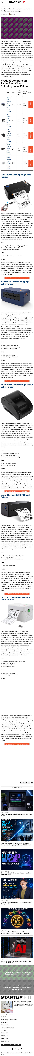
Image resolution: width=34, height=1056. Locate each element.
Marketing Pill (5, 1041)
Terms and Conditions (7, 1028)
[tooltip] (21, 783)
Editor (13, 14)
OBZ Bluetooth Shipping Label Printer (9, 120)
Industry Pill (4, 1035)
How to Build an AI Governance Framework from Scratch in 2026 (16, 873)
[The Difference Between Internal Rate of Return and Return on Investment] (17, 972)
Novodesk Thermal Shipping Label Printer (15, 282)
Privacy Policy (5, 1025)
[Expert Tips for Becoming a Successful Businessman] (17, 987)
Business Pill (4, 1038)
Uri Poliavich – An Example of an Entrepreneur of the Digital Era (16, 903)
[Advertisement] (17, 697)
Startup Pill (5, 6)
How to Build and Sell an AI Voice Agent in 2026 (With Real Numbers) (16, 962)
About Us (3, 1016)
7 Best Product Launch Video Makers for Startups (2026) (16, 815)
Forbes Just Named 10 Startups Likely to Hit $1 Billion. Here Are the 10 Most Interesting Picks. (15, 932)
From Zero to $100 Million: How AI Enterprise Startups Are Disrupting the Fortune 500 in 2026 (16, 844)
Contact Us (4, 1022)
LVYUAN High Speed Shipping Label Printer (9, 163)
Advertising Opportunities (9, 1019)
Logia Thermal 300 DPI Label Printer (15, 496)
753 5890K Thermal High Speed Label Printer (9, 135)
